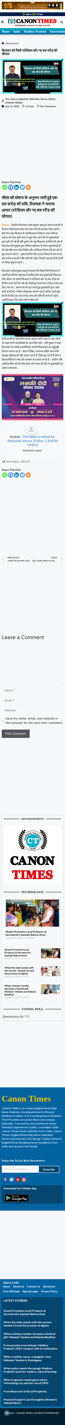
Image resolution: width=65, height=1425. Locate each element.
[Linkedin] (16, 187)
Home (6, 31)
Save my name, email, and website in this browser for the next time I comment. (34, 721)
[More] (28, 187)
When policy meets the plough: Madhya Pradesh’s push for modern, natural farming (30, 1370)
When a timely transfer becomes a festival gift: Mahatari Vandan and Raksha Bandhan (20, 990)
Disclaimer (49, 1286)
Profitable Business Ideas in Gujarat (24, 1154)
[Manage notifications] (7, 1413)
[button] (61, 22)
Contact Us (33, 1286)
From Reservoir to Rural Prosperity (25, 1391)
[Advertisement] (32, 144)
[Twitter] (22, 187)
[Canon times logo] (32, 883)
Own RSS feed (11, 1291)
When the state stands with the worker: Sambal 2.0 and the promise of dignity (19, 970)
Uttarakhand (12, 43)
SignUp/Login (30, 1291)
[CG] (32, 419)
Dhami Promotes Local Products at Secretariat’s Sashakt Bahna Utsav (26, 933)
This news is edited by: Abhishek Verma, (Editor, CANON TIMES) (32, 440)
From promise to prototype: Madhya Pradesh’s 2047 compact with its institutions (30, 1346)
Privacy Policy (49, 1291)
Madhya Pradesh (35, 31)
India (16, 31)
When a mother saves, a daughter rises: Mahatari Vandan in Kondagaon (27, 1358)
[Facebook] (10, 187)
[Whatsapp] (4, 187)
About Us (18, 1286)
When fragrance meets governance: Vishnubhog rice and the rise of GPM (25, 1381)
